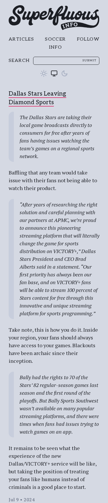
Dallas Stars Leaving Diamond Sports (37, 98)
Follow (88, 39)
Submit (89, 60)
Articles (21, 39)
